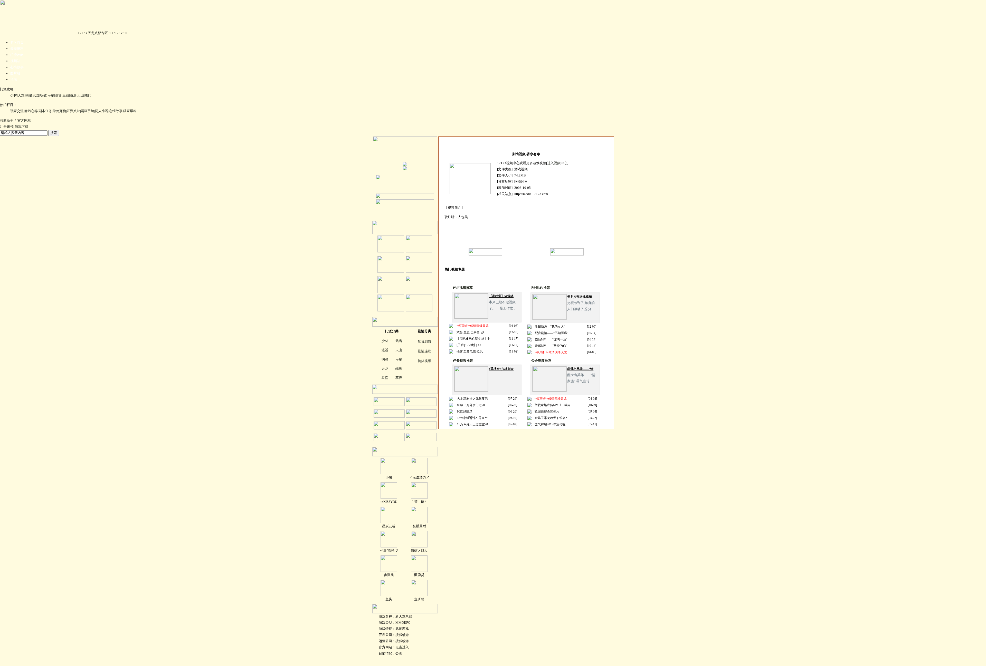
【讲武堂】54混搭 (501, 296)
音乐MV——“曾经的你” (551, 346)
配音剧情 (424, 341)
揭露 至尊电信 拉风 (470, 351)
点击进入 (402, 647)
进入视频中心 (557, 163)
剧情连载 (424, 351)
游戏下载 (21, 127)
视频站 (15, 61)
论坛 (13, 79)
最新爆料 (17, 49)
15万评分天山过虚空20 (472, 424)
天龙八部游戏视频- (580, 297)
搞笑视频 (424, 361)
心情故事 (17, 67)
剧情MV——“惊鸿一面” (551, 339)
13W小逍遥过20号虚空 (472, 418)
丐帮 (51, 95)
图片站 (15, 73)
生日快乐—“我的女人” (550, 326)
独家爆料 (130, 111)
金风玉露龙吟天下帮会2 (551, 418)
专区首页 (17, 42)
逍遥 (73, 95)
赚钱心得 (31, 111)
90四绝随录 (464, 411)
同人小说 (101, 111)
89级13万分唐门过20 (471, 405)
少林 (13, 95)
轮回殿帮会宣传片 (547, 411)
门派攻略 (17, 55)
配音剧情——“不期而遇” (551, 333)
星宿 (65, 95)
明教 (43, 95)
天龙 (21, 95)
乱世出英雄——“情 (580, 369)
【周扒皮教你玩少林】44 (473, 338)
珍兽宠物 (59, 111)
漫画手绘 (87, 111)
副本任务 (45, 111)
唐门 (88, 95)
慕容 (58, 95)
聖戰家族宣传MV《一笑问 (553, 405)
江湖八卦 (73, 111)
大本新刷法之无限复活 (472, 398)
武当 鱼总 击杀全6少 (470, 332)
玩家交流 (17, 111)
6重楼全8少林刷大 (501, 369)
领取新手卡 (8, 120)
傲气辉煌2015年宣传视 (550, 424)
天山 (80, 95)
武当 (36, 95)
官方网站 (24, 120)
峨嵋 (28, 95)
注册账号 (6, 127)
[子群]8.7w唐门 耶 (469, 345)
